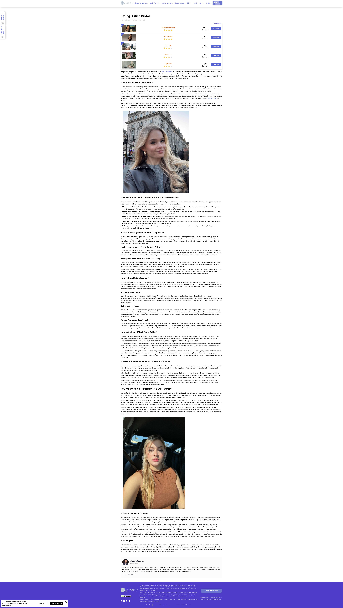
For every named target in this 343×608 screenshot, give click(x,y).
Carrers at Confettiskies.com (184, 604)
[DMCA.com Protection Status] (126, 597)
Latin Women (154, 3)
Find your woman (215, 3)
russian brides (148, 599)
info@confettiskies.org (216, 597)
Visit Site (216, 28)
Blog (188, 3)
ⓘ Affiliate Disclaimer (217, 23)
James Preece (137, 561)
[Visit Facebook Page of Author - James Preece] (123, 575)
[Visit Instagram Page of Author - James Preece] (129, 575)
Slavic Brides (179, 3)
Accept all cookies (56, 603)
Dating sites (198, 3)
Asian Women (167, 3)
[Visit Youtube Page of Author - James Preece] (132, 575)
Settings (41, 603)
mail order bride (212, 98)
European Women (141, 3)
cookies (12, 601)
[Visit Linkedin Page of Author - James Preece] (134, 575)
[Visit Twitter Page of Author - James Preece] (126, 575)
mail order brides (167, 72)
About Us (148, 604)
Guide (208, 3)
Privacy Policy (163, 604)
